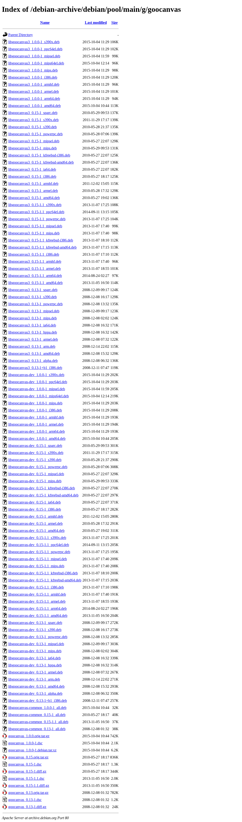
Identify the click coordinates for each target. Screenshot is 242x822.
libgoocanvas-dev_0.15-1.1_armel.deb (36, 601)
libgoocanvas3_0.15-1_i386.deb (32, 176)
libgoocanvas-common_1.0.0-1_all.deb (37, 708)
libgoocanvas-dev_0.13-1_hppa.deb (35, 665)
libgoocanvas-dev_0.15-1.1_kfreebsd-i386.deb (43, 573)
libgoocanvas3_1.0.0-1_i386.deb (32, 77)
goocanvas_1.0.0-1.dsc (25, 743)
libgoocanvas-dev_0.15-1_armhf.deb (35, 516)
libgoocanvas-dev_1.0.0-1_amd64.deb (36, 438)
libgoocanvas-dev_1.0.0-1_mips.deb (35, 403)
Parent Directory (20, 35)
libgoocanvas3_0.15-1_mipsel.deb (33, 141)
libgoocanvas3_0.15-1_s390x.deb (33, 120)
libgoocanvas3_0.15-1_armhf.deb (33, 184)
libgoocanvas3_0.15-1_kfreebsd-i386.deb (39, 155)
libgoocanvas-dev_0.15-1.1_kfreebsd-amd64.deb (44, 580)
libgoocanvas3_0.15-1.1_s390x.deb (34, 205)
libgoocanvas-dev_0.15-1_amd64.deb (36, 531)
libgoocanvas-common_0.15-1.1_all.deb (38, 722)
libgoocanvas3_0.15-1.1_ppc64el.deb (36, 212)
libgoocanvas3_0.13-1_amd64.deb (34, 354)
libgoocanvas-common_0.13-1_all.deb (36, 729)
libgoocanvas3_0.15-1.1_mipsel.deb (35, 226)
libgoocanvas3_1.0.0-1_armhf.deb (33, 84)
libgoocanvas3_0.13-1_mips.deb (32, 318)
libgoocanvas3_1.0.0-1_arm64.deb (34, 99)
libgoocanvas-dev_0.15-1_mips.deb (34, 481)
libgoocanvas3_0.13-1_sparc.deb (32, 290)
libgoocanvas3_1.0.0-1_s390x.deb (34, 42)
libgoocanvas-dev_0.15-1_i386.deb (34, 509)
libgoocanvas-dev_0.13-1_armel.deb (35, 672)
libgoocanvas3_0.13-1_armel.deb (33, 339)
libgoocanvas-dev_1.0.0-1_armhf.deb (36, 417)
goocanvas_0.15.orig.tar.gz (28, 757)
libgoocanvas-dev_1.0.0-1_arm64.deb (36, 431)
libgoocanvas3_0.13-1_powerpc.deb (35, 304)
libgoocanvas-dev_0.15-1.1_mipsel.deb (37, 559)
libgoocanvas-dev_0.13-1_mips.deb (34, 651)
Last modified (96, 23)
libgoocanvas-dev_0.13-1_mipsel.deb (36, 644)
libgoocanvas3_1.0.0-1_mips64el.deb (36, 63)
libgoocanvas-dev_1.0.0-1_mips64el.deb (38, 396)
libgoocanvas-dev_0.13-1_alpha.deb (35, 693)
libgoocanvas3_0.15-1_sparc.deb (32, 113)
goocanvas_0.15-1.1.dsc (26, 778)
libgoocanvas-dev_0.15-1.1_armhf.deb (37, 594)
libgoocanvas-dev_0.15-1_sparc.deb (35, 446)
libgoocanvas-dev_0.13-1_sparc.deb (35, 623)
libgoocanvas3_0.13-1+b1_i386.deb (35, 368)
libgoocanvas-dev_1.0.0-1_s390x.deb (36, 375)
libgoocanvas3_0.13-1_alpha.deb (33, 361)
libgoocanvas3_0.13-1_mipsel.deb (33, 311)
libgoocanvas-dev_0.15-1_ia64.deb (34, 502)
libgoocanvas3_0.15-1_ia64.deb (32, 169)
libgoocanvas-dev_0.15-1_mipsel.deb (36, 474)
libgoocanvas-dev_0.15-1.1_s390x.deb (37, 538)
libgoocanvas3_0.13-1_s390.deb (32, 297)
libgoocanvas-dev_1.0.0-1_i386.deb (35, 410)
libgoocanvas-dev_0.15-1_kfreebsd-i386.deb (41, 488)
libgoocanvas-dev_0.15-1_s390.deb (34, 460)
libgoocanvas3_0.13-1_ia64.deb (32, 325)
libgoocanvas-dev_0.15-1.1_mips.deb (36, 566)
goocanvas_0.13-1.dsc (25, 800)
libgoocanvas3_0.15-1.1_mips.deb (34, 233)
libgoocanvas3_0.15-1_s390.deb (32, 127)
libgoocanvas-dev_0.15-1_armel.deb (35, 523)
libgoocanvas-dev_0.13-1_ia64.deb (34, 658)
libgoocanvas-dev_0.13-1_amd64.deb (36, 686)
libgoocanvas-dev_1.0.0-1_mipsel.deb (36, 389)
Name (45, 23)
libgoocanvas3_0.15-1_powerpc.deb (35, 134)
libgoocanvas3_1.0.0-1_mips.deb (33, 70)
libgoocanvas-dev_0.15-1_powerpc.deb (37, 467)
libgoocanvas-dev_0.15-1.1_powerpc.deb (39, 552)
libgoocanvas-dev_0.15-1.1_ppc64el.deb (38, 545)
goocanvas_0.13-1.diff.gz (27, 807)
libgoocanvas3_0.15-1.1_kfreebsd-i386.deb (40, 240)
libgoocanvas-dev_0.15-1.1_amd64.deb (37, 616)
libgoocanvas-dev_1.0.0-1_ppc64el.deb (37, 382)
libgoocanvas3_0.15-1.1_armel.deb (34, 269)
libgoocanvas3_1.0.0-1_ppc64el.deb (35, 49)
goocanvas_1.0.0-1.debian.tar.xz (32, 750)
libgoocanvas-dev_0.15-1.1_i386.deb (36, 587)
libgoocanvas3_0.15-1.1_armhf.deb (34, 261)
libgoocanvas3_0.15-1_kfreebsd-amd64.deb (41, 162)
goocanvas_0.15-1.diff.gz (27, 771)
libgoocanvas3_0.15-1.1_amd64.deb (35, 283)
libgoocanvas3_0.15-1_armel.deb (33, 191)
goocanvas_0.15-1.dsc (25, 764)
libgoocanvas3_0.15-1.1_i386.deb (33, 254)
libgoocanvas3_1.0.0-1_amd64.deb (34, 106)
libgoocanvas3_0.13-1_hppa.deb (32, 332)
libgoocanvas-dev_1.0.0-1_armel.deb (36, 424)
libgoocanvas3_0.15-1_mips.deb (32, 148)
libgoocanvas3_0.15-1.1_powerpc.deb (36, 219)
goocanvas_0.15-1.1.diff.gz (28, 786)
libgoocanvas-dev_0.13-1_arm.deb (34, 679)
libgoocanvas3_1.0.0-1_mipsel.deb (34, 56)
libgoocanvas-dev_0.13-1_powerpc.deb (37, 637)
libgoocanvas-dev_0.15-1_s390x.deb (35, 453)
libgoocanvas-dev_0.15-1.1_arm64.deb (37, 608)
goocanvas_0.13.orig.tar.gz (28, 793)
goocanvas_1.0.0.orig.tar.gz (28, 736)
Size (114, 23)
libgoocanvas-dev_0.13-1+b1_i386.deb (37, 701)
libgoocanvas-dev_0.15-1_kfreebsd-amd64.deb (43, 495)
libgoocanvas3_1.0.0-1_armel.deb (33, 91)
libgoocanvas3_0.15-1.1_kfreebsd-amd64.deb (42, 247)
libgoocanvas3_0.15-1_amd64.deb (34, 198)
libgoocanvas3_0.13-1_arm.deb (31, 346)
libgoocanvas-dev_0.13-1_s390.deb (34, 630)
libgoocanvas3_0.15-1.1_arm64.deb (35, 276)
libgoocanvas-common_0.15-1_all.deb (36, 715)
